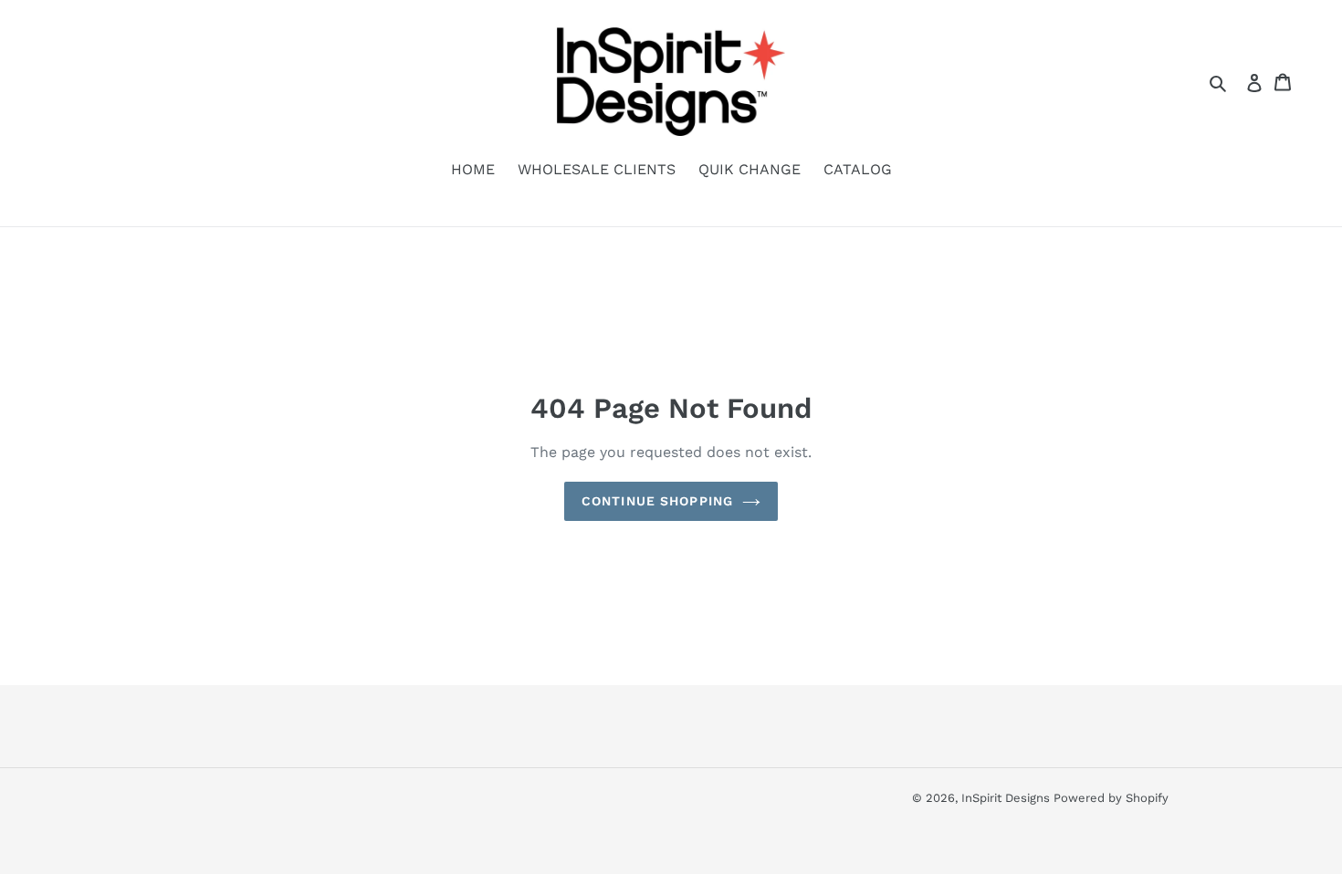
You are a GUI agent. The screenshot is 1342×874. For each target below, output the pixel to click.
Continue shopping (657, 501)
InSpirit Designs (1007, 798)
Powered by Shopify (1111, 798)
